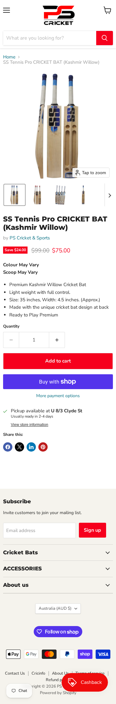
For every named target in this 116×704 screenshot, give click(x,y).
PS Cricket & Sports (30, 238)
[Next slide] (109, 194)
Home (9, 57)
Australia (55, 608)
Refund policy (58, 680)
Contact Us (15, 673)
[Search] (104, 38)
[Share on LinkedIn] (31, 447)
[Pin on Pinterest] (43, 447)
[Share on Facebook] (7, 447)
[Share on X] (19, 447)
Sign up (92, 530)
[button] (14, 194)
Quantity (11, 326)
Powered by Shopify (58, 693)
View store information (29, 425)
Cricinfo (38, 673)
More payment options (58, 395)
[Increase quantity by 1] (57, 340)
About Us (60, 673)
